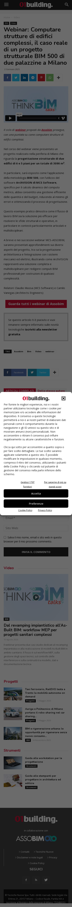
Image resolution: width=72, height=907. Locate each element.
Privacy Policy (45, 510)
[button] (63, 398)
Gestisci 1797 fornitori (28, 484)
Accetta (36, 493)
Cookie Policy (25, 510)
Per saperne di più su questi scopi (55, 484)
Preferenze (36, 503)
